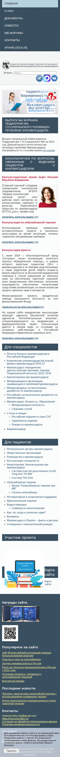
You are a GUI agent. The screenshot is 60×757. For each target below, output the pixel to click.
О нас (9, 11)
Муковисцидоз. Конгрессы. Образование (31, 401)
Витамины (13, 516)
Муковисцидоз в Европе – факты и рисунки (32, 520)
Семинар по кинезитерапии (28, 508)
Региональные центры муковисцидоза (29, 449)
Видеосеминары (17, 504)
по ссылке (49, 150)
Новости (11, 25)
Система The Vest (22, 477)
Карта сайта (47, 583)
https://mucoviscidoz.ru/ (15, 718)
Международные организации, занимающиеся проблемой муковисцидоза (32, 382)
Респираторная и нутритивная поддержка (32, 497)
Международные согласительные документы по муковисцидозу (27, 389)
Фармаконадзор (16, 429)
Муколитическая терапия (22, 500)
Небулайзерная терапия (21, 482)
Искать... (9, 72)
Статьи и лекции (16, 413)
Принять (11, 750)
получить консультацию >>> (20, 217)
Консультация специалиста (23, 460)
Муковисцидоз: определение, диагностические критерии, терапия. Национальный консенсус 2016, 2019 (29, 370)
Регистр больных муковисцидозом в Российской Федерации (28, 355)
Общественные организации (24, 452)
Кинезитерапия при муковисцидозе (28, 377)
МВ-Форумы (13, 33)
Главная (11, 3)
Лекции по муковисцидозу (27, 424)
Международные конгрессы (28, 405)
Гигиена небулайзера (24, 492)
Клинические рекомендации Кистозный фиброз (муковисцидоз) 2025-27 (30, 362)
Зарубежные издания (24, 420)
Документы (13, 18)
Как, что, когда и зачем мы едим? (26, 512)
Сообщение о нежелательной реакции (29, 524)
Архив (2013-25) (15, 47)
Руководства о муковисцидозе (25, 457)
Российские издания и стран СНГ (31, 416)
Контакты (12, 40)
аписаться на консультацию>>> (23, 307)
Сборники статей (22, 409)
